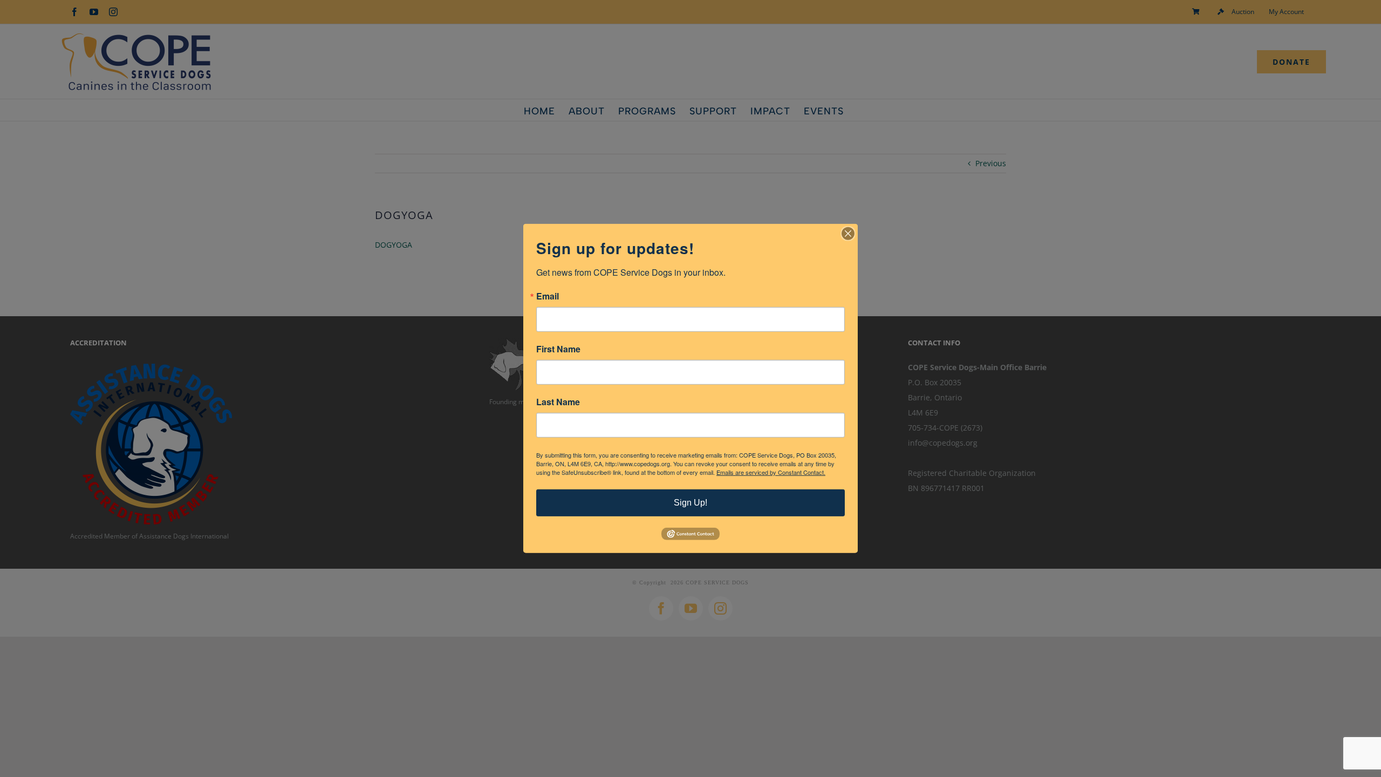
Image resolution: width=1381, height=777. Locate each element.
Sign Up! (690, 502)
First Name (558, 349)
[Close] (848, 233)
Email (547, 296)
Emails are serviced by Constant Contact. (770, 472)
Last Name (558, 402)
